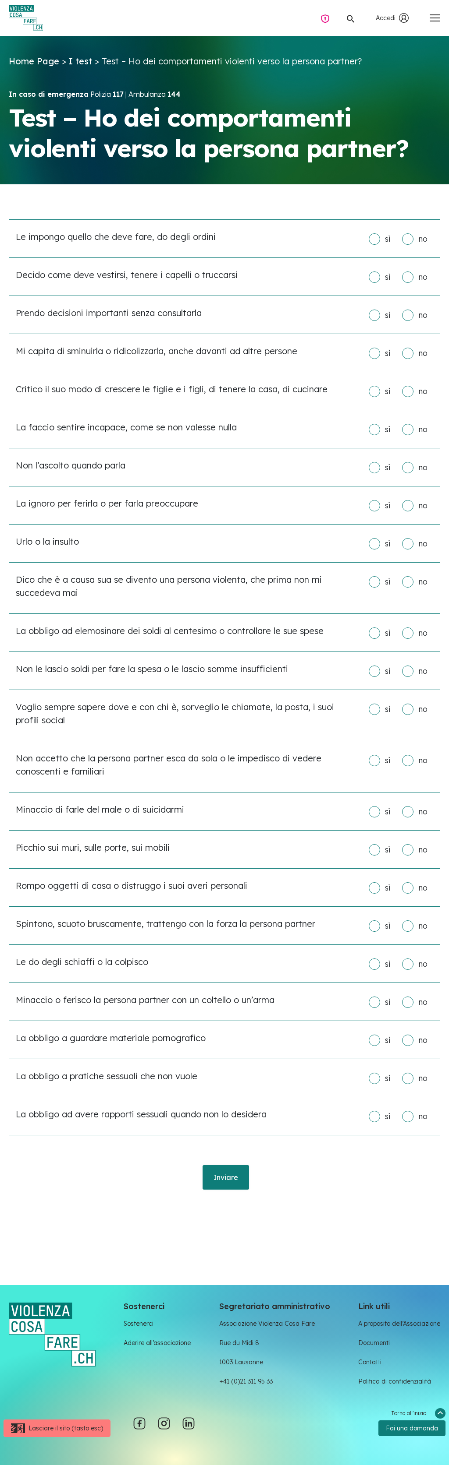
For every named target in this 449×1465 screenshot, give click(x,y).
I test (80, 61)
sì (387, 239)
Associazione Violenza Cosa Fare (267, 1324)
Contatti (369, 1362)
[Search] (351, 18)
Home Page (34, 61)
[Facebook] (139, 1422)
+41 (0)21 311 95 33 (246, 1381)
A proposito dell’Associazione (399, 1324)
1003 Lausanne (241, 1362)
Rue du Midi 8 (239, 1343)
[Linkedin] (188, 1422)
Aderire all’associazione (157, 1343)
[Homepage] (26, 18)
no (423, 239)
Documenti (374, 1343)
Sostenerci (138, 1324)
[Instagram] (164, 1422)
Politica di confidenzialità (394, 1381)
